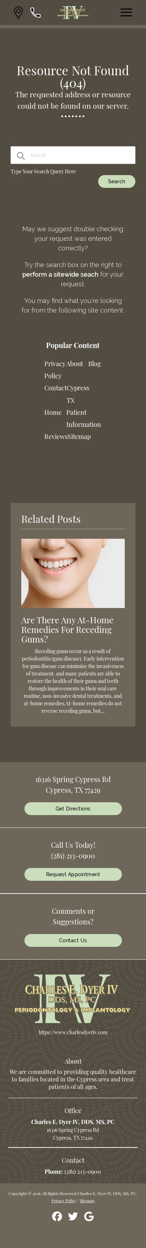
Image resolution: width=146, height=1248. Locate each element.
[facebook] (57, 1218)
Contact (55, 388)
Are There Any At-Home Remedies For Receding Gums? (67, 629)
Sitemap (79, 436)
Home (53, 412)
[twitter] (73, 1218)
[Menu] (126, 12)
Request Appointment (73, 874)
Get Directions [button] (73, 809)
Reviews (56, 436)
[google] (89, 1218)
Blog (94, 363)
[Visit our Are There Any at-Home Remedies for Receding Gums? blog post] (73, 609)
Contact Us (73, 940)
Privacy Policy (63, 1200)
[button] (18, 12)
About (74, 363)
